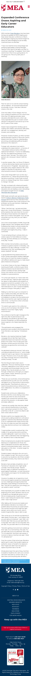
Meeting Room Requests (16, 600)
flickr (18, 589)
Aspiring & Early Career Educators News (14, 560)
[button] (15, 656)
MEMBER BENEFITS (15, 602)
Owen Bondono (15, 33)
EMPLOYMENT (15, 613)
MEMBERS (15, 609)
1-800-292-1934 (19, 581)
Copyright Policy (6, 586)
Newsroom (16, 561)
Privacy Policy (16, 586)
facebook (13, 589)
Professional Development (11, 562)
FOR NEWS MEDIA (15, 615)
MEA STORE (15, 611)
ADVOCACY (15, 606)
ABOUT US (15, 595)
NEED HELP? (14, 1)
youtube (15, 589)
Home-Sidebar (7, 561)
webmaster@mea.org (17, 582)
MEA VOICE (15, 604)
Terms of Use (26, 586)
